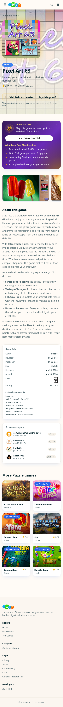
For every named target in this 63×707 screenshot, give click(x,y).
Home (5, 627)
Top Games (7, 635)
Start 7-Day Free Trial (29, 138)
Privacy (5, 660)
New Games (8, 631)
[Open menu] (5, 4)
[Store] (58, 4)
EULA (4, 672)
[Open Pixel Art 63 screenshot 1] (25, 188)
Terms (5, 664)
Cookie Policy (8, 668)
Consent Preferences (12, 676)
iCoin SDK (7, 689)
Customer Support (11, 648)
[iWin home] (14, 4)
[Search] (51, 4)
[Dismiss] (57, 124)
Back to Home (12, 15)
